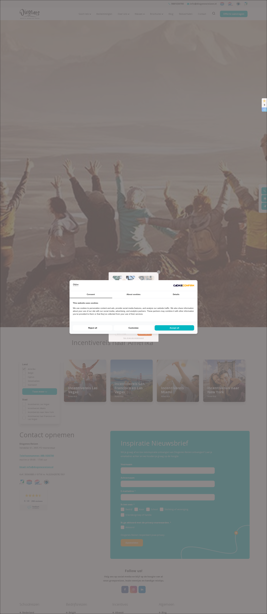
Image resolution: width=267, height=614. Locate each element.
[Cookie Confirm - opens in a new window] (183, 285)
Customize (133, 328)
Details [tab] (176, 294)
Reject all (92, 328)
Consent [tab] (91, 294)
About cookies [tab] (133, 294)
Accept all (174, 328)
